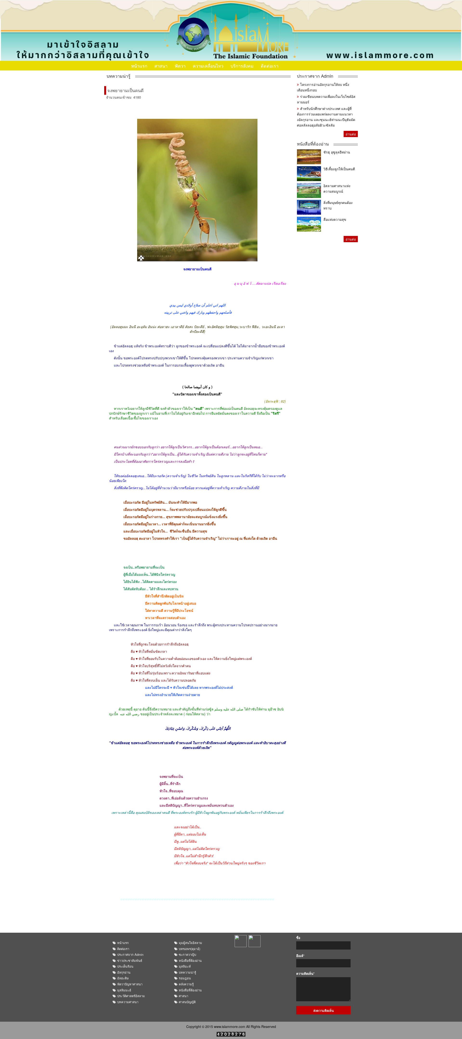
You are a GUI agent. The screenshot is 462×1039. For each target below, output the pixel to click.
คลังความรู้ (186, 984)
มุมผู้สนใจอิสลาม (190, 942)
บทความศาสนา (127, 1002)
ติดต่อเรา (269, 66)
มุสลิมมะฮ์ (124, 990)
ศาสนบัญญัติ (187, 1002)
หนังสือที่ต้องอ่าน (313, 144)
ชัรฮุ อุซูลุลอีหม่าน (336, 152)
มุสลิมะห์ (185, 966)
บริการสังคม (242, 66)
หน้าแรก (139, 66)
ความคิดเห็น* (305, 973)
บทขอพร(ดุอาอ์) (189, 948)
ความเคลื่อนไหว (208, 66)
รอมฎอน (185, 978)
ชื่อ (298, 938)
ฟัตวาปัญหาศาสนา (129, 984)
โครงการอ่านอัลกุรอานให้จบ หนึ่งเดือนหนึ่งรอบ (323, 87)
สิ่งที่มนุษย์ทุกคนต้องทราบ (338, 205)
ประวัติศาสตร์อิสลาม (131, 996)
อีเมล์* (300, 956)
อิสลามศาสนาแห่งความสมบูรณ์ (336, 188)
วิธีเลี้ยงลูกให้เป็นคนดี (339, 168)
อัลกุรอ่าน (123, 972)
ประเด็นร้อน (125, 966)
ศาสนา (160, 66)
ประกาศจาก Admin (315, 76)
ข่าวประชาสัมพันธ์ (129, 960)
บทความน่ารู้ (118, 76)
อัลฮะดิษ (123, 978)
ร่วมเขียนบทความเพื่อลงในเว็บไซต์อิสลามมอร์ (326, 99)
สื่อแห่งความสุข (334, 219)
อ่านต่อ (351, 134)
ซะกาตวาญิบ (187, 954)
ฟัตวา (180, 66)
